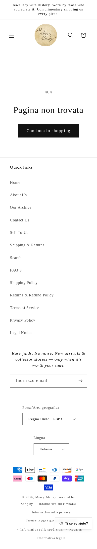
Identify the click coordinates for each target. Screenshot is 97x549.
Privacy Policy (22, 320)
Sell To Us (19, 232)
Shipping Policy (24, 282)
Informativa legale (51, 538)
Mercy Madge (46, 497)
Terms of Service (24, 308)
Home (15, 182)
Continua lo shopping (48, 130)
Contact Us (19, 220)
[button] (11, 35)
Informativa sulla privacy (51, 512)
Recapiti (75, 529)
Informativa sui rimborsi (57, 504)
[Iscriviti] (80, 381)
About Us (18, 195)
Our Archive (21, 207)
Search (16, 258)
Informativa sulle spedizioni (42, 529)
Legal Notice (21, 333)
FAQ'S (16, 270)
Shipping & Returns (27, 245)
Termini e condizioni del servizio (51, 521)
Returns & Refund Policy (32, 295)
